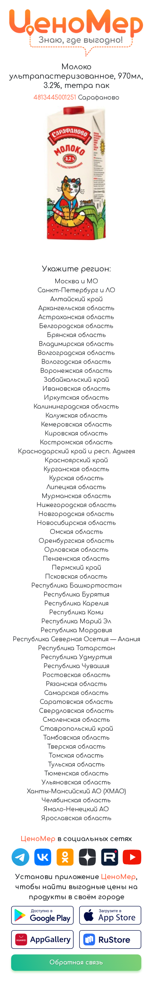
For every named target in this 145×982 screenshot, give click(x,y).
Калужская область (76, 415)
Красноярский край (76, 460)
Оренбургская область (76, 541)
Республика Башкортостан (76, 585)
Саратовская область (76, 702)
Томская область (76, 755)
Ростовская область (76, 675)
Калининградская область (76, 406)
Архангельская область (76, 308)
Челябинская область (76, 800)
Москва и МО (76, 281)
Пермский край (76, 567)
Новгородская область (76, 514)
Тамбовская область (76, 737)
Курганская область (76, 469)
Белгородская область (76, 326)
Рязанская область (76, 684)
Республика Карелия (76, 603)
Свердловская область (76, 711)
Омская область (76, 532)
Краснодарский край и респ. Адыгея (76, 451)
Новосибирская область (76, 523)
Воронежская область (76, 371)
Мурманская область (76, 496)
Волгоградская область (76, 353)
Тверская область (76, 746)
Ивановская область (76, 388)
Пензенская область (76, 558)
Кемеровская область (76, 424)
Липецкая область (76, 487)
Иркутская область (76, 397)
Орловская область (76, 550)
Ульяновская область (76, 782)
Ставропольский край (76, 729)
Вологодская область (76, 362)
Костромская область (76, 442)
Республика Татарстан (76, 648)
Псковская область (76, 576)
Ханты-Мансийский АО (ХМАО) (76, 791)
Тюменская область (76, 773)
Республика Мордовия (76, 630)
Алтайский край (76, 299)
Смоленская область (76, 720)
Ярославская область (76, 818)
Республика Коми (76, 612)
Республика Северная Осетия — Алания (76, 639)
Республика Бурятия (76, 594)
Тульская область (76, 764)
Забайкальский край (76, 380)
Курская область (76, 478)
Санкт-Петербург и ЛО (76, 290)
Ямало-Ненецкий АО (76, 809)
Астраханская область (76, 317)
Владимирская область (76, 344)
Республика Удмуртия (76, 657)
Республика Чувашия (76, 666)
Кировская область (76, 433)
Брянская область (76, 335)
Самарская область (76, 693)
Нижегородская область (76, 505)
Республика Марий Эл (76, 621)
